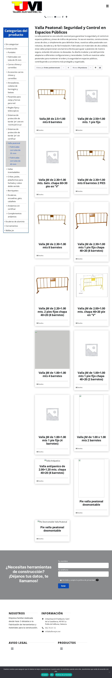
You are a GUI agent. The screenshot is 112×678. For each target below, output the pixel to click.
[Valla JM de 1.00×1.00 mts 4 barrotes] (52, 350)
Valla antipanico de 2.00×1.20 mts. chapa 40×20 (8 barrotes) (52, 469)
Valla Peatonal (14, 143)
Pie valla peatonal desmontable (91, 502)
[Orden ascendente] (68, 67)
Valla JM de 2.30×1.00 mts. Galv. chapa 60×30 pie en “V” (52, 183)
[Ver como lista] (100, 68)
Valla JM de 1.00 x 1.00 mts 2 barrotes (91, 438)
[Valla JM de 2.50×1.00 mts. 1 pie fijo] (91, 96)
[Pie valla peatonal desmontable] (91, 478)
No (52, 675)
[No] (109, 672)
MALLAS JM (10, 230)
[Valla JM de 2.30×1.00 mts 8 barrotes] (52, 221)
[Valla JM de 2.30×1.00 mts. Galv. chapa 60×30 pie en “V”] (52, 157)
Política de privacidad (63, 675)
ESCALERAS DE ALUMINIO (15, 221)
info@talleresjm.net (52, 631)
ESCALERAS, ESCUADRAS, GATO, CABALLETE (15, 198)
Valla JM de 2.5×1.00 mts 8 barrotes (52, 120)
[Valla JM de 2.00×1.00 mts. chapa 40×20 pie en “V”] (91, 285)
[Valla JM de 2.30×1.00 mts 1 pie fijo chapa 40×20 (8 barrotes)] (91, 221)
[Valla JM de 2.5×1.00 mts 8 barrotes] (52, 96)
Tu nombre (63, 561)
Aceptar (45, 675)
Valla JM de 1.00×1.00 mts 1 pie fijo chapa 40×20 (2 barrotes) (91, 376)
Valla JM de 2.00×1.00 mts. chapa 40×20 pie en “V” (91, 311)
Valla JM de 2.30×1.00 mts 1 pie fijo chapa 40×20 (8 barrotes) (91, 247)
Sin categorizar (12, 44)
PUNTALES (11, 52)
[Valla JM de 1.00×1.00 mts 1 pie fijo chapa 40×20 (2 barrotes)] (91, 350)
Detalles (40, 130)
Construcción (11, 48)
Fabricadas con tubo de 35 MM (15, 150)
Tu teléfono (63, 570)
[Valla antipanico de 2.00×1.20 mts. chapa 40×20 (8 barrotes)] (52, 460)
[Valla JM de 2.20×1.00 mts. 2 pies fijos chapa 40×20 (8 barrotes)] (52, 285)
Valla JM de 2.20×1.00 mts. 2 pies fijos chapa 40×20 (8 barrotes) (52, 311)
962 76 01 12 (50, 628)
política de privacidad (86, 580)
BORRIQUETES (13, 190)
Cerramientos (12, 226)
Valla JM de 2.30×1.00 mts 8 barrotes (52, 245)
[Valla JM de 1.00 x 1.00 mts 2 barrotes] (91, 414)
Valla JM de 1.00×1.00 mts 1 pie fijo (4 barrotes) (52, 440)
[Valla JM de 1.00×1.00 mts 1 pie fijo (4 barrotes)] (52, 414)
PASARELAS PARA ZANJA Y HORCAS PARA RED (14, 99)
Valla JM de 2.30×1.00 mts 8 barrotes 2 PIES (91, 181)
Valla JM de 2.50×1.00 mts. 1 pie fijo (91, 120)
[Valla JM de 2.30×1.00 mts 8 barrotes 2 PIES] (91, 157)
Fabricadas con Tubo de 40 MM (15, 160)
